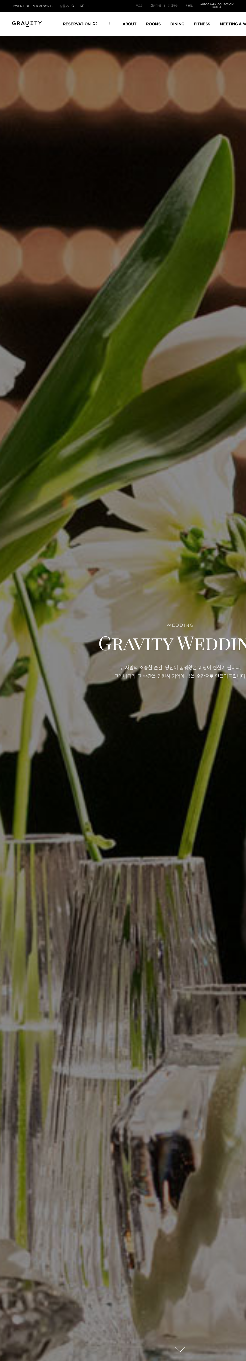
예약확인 (173, 6)
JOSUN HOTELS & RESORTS (32, 6)
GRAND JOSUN (27, 23)
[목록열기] (82, 6)
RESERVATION (77, 23)
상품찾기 (65, 6)
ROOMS (153, 23)
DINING (177, 23)
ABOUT (129, 23)
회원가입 (155, 6)
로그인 (139, 6)
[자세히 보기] (180, 1349)
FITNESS (202, 23)
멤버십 (189, 6)
